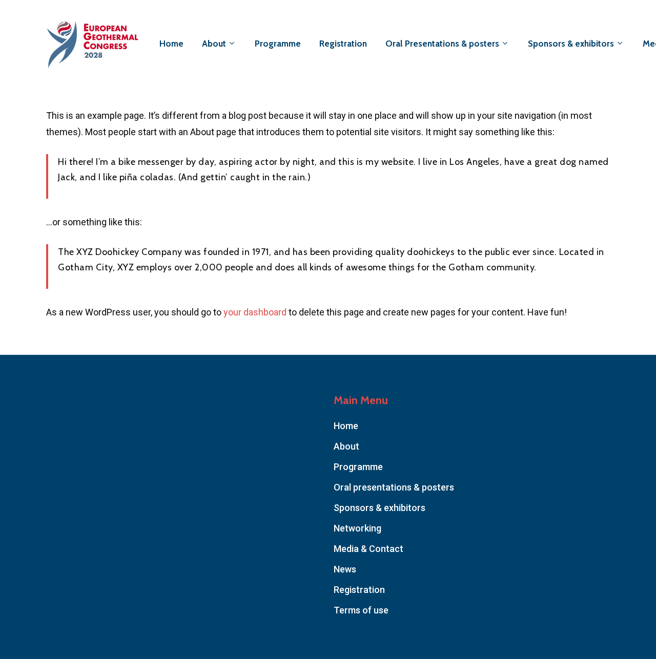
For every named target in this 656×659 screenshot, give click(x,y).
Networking (357, 528)
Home (346, 425)
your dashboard (254, 312)
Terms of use (361, 610)
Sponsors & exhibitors (379, 507)
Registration (359, 589)
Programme (358, 466)
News (345, 569)
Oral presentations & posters (394, 487)
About (346, 446)
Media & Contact (368, 548)
